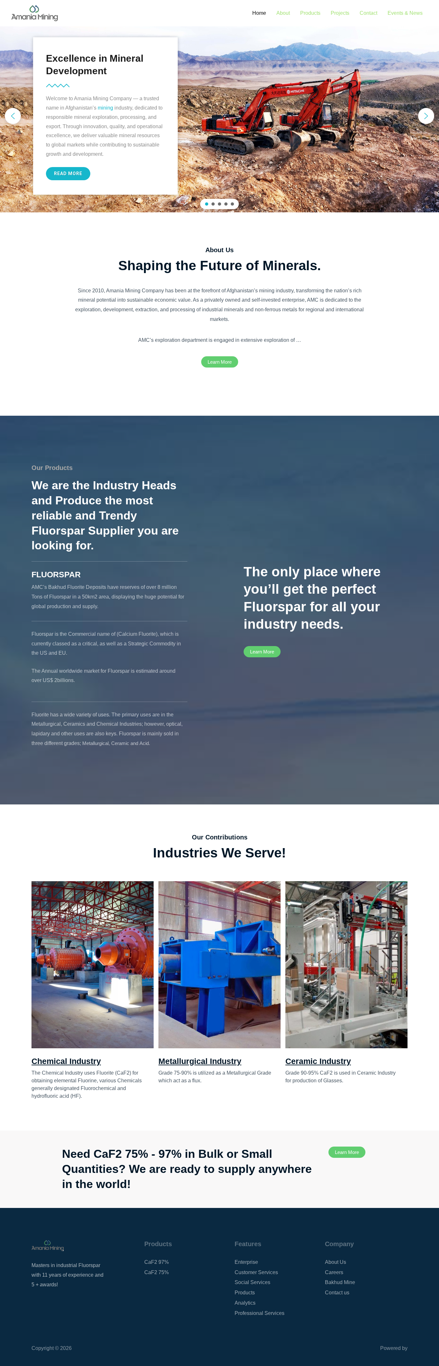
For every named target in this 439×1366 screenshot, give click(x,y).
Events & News (405, 13)
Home (259, 13)
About (283, 13)
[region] (219, 116)
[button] (13, 116)
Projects (340, 13)
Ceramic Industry (318, 1061)
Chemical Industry (66, 1061)
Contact (368, 13)
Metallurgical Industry (199, 1061)
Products (310, 13)
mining (105, 108)
